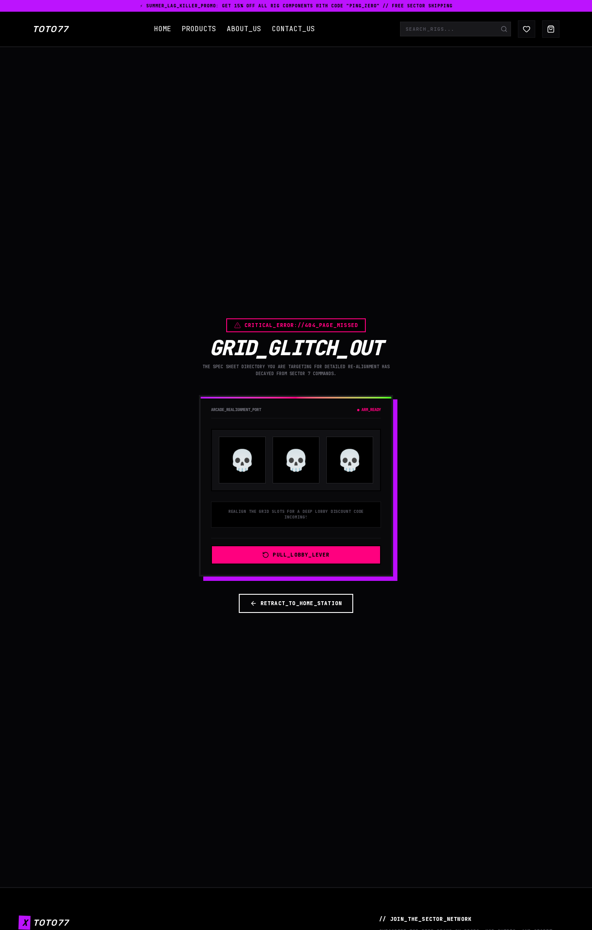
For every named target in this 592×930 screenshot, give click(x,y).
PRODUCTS (199, 28)
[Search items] (504, 29)
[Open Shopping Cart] (550, 29)
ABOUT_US (244, 28)
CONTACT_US (293, 28)
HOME (162, 28)
